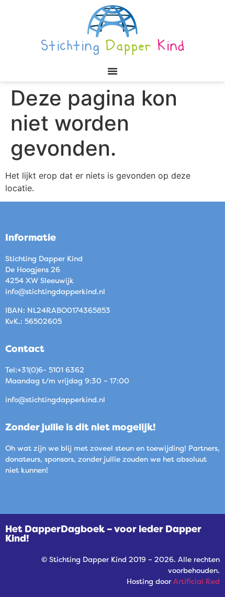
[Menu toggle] (112, 71)
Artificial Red (196, 581)
